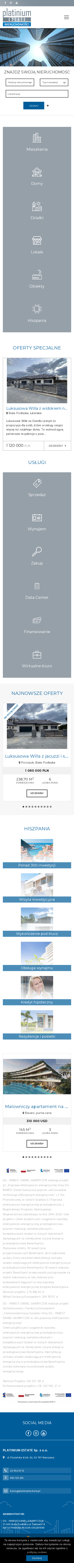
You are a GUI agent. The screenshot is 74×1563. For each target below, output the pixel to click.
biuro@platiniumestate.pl (25, 1491)
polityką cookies (37, 1552)
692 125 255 (17, 1478)
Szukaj (33, 105)
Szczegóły (56, 446)
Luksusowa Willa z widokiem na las (39, 408)
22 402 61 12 (17, 1471)
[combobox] (37, 94)
